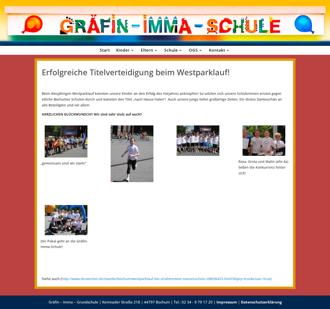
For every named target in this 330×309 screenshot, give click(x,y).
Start (105, 50)
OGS (193, 50)
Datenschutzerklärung (261, 302)
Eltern (147, 50)
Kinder (123, 50)
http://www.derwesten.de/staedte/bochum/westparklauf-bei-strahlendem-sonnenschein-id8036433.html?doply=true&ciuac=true (166, 278)
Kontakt (217, 50)
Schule (171, 50)
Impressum (226, 302)
